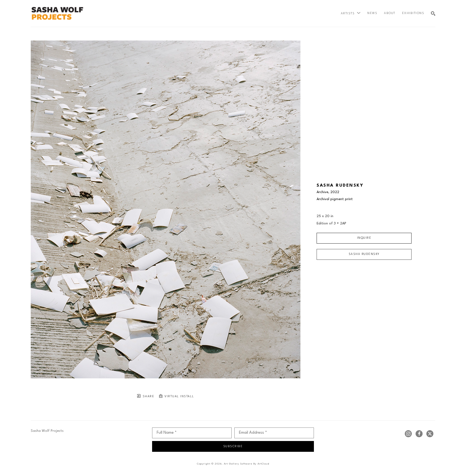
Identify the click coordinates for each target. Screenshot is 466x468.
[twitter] (429, 433)
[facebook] (419, 433)
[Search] (433, 13)
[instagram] (408, 433)
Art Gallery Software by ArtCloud (246, 464)
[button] (351, 13)
